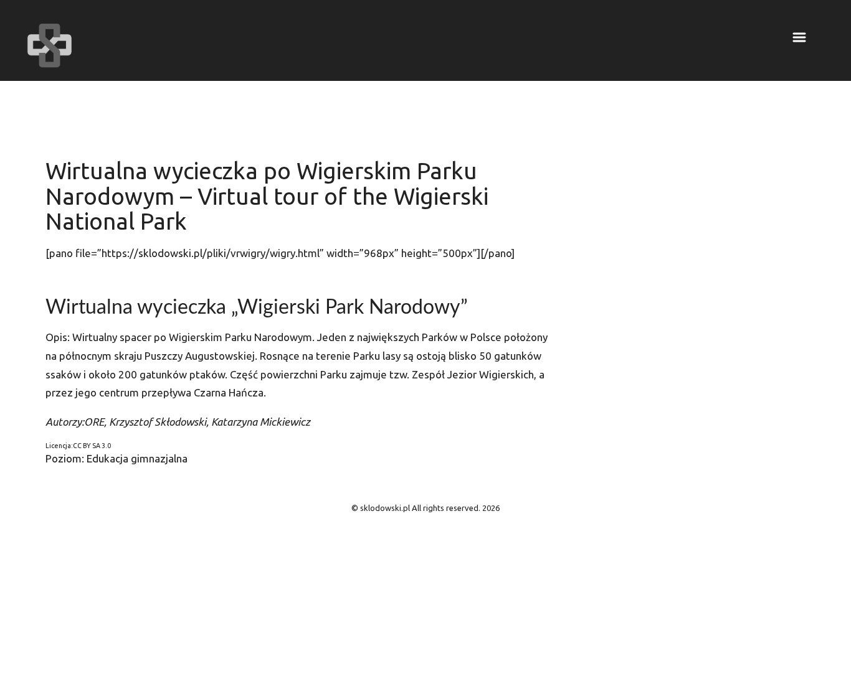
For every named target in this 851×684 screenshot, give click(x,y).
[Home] (50, 45)
